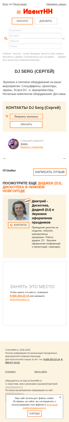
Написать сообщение (32, 147)
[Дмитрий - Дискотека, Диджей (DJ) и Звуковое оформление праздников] (18, 209)
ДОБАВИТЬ (45, 21)
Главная (7, 53)
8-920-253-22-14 (19, 295)
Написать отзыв (50, 172)
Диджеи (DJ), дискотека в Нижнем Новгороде (32, 187)
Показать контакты (26, 116)
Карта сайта (40, 371)
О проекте (10, 371)
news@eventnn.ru (14, 387)
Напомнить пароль (56, 4)
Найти (5, 38)
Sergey (24, 144)
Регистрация (20, 4)
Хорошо (34, 413)
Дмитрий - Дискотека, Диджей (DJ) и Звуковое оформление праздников (43, 211)
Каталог (17, 53)
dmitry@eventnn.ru (19, 299)
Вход (5, 4)
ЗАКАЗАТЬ (22, 21)
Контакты (20, 225)
